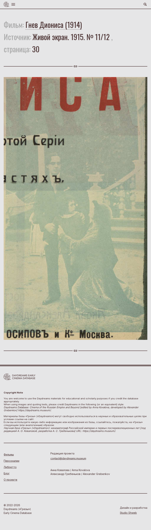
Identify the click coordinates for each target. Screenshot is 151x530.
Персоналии (11, 460)
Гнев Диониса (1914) (53, 24)
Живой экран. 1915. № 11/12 (71, 36)
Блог (7, 473)
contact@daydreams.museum (68, 458)
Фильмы (9, 454)
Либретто (10, 467)
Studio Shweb (128, 512)
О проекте (10, 479)
